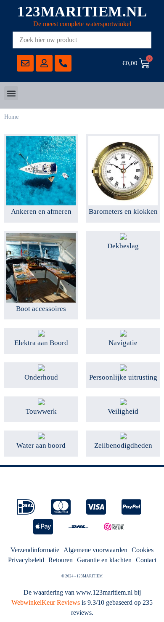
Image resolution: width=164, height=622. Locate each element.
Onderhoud (41, 377)
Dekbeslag (123, 246)
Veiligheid (123, 411)
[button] (11, 93)
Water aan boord (41, 445)
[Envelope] (25, 63)
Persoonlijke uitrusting (123, 377)
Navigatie (123, 343)
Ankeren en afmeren (41, 211)
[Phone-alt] (63, 63)
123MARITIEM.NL (82, 11)
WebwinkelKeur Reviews (45, 602)
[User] (44, 63)
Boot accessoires (41, 309)
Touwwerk (41, 411)
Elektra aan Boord (41, 343)
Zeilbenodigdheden (123, 445)
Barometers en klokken (123, 211)
